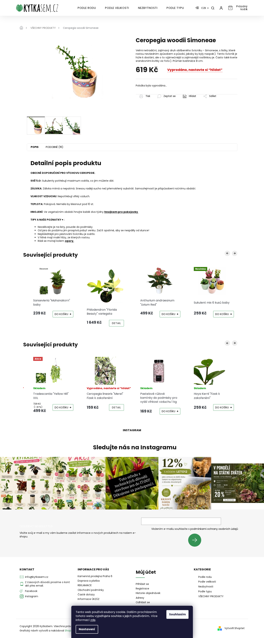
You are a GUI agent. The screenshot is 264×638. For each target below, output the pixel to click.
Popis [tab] (34, 147)
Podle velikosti (207, 581)
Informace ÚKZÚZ (88, 599)
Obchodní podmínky (91, 590)
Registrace (142, 588)
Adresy (140, 598)
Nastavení (87, 629)
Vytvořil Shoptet (234, 628)
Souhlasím (177, 614)
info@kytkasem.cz (36, 577)
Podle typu (205, 591)
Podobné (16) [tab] (54, 147)
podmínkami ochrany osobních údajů (214, 529)
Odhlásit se (143, 602)
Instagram (31, 596)
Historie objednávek (148, 593)
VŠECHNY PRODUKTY (211, 596)
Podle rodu (205, 577)
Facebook (31, 591)
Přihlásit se (196, 540)
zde (92, 620)
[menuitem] (87, 8)
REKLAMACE (85, 585)
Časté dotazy (86, 594)
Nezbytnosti (205, 586)
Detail (116, 323)
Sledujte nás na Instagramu (135, 447)
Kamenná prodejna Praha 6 (95, 576)
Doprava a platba (89, 581)
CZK (204, 8)
